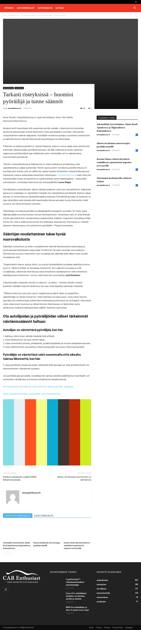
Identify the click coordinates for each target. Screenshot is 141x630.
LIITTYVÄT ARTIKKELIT (18, 515)
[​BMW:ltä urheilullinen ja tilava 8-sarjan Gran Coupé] (57, 611)
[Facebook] (136, 2)
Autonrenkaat (25, 8)
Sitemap (107, 627)
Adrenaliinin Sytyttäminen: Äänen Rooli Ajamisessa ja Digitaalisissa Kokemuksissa (16, 545)
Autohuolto (45, 8)
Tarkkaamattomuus (67, 175)
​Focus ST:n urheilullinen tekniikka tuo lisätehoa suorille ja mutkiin (76, 596)
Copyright (128, 627)
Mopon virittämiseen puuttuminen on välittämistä (74, 478)
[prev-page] (4, 554)
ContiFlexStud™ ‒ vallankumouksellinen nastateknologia (75, 582)
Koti (4, 15)
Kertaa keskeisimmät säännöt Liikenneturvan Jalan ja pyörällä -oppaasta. (38, 386)
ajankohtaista (14, 15)
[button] (134, 8)
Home (91, 627)
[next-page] (9, 554)
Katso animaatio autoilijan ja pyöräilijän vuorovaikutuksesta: (32, 393)
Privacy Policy (117, 627)
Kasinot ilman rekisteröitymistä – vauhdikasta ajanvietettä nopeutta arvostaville (77, 545)
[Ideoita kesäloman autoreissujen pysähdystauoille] (47, 531)
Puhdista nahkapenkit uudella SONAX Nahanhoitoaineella (19, 478)
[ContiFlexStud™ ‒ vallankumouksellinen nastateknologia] (53, 580)
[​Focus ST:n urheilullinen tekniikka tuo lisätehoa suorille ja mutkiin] (57, 597)
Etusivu (9, 8)
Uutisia (60, 8)
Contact (99, 627)
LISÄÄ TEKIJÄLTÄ (43, 515)
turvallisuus (19, 88)
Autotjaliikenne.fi (14, 108)
